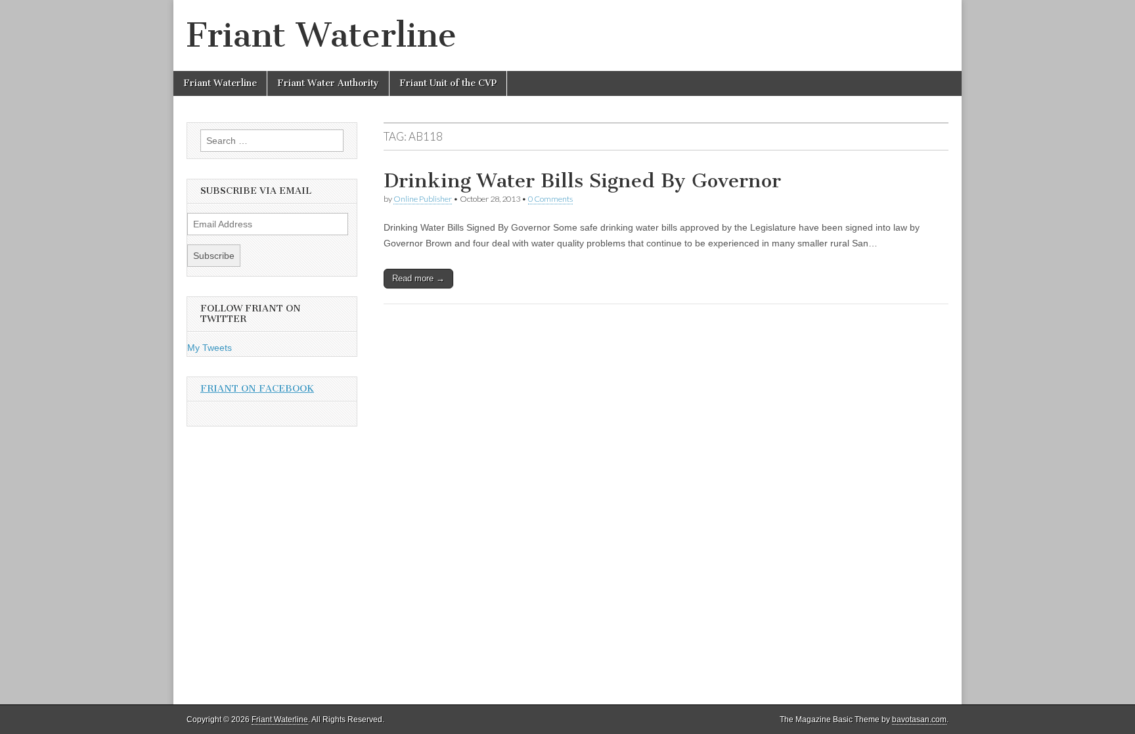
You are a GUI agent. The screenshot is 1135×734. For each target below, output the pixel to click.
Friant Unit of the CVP (448, 83)
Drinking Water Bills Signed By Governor (582, 181)
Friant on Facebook (257, 388)
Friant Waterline (321, 35)
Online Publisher (422, 199)
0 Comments (550, 199)
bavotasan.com (919, 719)
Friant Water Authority (328, 83)
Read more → (418, 278)
